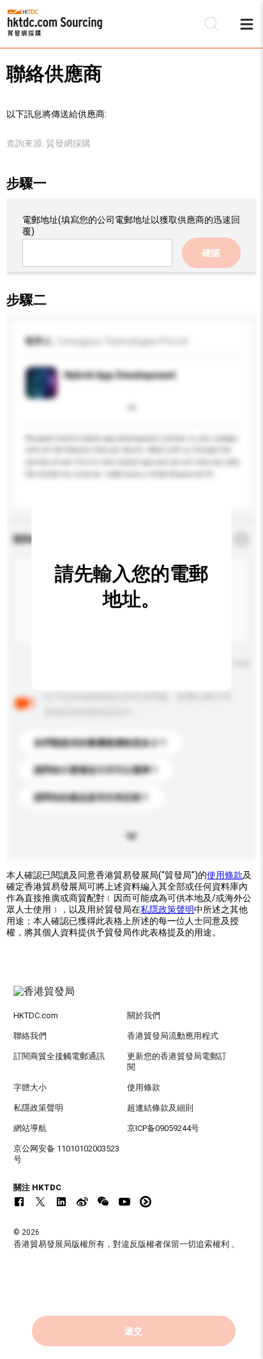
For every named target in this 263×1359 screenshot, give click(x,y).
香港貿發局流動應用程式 (172, 1036)
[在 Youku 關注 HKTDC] (145, 1201)
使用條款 (225, 875)
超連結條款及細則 (160, 1108)
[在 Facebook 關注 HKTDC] (19, 1201)
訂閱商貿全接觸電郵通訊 (59, 1056)
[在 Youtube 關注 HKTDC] (124, 1201)
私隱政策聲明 (167, 909)
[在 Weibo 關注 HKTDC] (82, 1201)
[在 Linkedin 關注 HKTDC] (61, 1201)
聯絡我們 (30, 1036)
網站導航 (30, 1128)
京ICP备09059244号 (163, 1128)
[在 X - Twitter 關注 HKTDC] (40, 1201)
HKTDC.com (35, 1015)
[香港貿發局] (131, 998)
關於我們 (143, 1015)
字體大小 (30, 1087)
